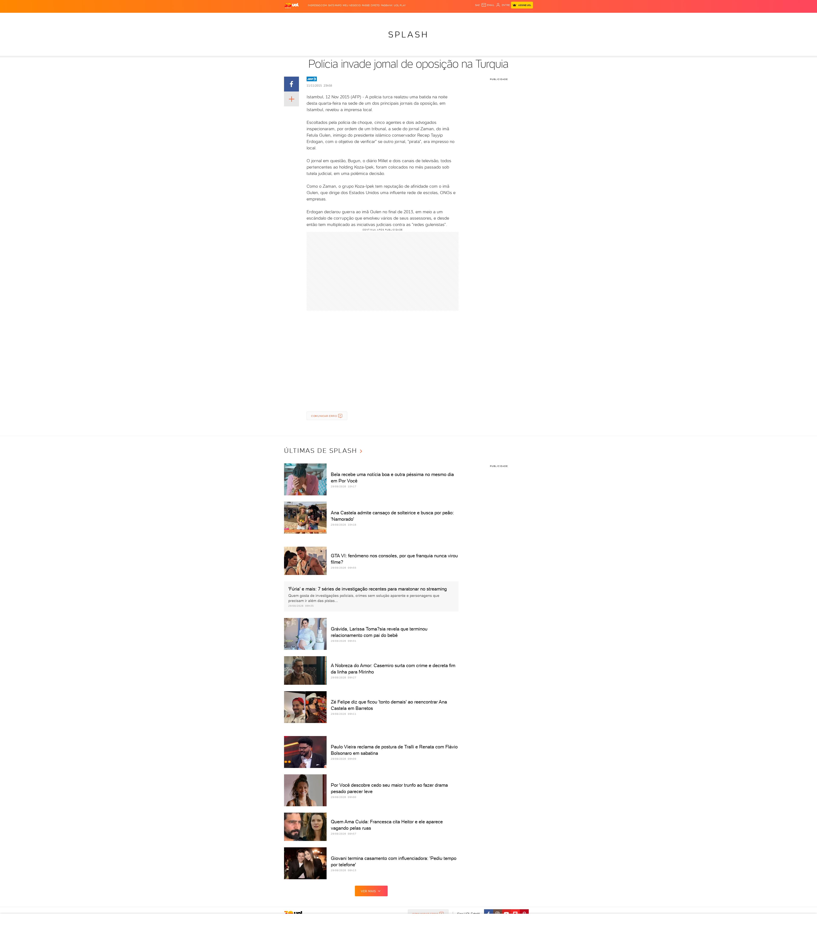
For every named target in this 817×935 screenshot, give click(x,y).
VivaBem (436, 17)
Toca (504, 17)
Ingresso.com (317, 5)
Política (343, 17)
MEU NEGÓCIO (352, 5)
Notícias (329, 17)
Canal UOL (466, 17)
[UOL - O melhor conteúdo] (291, 5)
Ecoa (453, 17)
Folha (383, 17)
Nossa (479, 17)
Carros (356, 17)
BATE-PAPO (334, 5)
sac (477, 5)
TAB (487, 17)
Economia (370, 17)
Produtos (289, 17)
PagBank (387, 5)
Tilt (446, 17)
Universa (422, 17)
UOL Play (400, 5)
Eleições (314, 17)
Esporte (395, 17)
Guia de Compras (522, 17)
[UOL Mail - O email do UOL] (487, 5)
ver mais (368, 891)
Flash (302, 17)
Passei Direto (371, 5)
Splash (408, 17)
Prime (495, 17)
